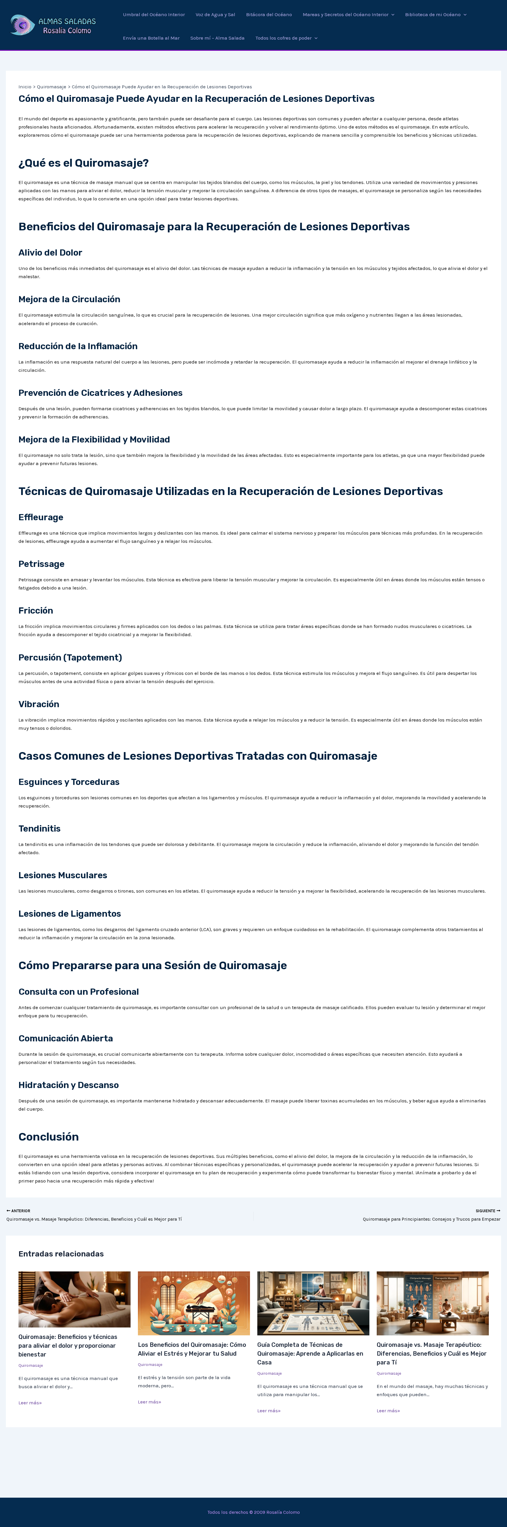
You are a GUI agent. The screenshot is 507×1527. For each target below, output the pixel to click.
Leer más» (30, 1403)
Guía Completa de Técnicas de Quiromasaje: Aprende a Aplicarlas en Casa (310, 1353)
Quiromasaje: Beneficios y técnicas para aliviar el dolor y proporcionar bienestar (67, 1345)
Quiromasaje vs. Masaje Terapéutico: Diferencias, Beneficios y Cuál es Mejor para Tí (432, 1353)
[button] (391, 14)
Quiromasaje (30, 1365)
